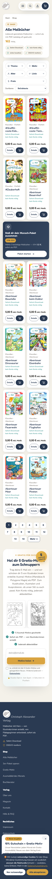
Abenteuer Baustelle (11, 297)
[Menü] (23, 6)
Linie (34, 73)
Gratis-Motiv (8, 769)
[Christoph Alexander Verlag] (6, 6)
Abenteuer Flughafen (35, 426)
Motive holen (26, 660)
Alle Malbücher (10, 757)
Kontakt (6, 807)
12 (44, 532)
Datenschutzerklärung (37, 865)
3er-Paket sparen (11, 763)
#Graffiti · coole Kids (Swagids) (11, 129)
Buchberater (8, 782)
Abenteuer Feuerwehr (11, 426)
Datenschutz (15, 673)
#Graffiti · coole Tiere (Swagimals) (36, 129)
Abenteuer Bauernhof (35, 193)
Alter (13, 73)
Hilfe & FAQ (8, 813)
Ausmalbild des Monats (14, 776)
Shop (14, 18)
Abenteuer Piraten (35, 490)
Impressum (8, 827)
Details (10, 150)
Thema (14, 66)
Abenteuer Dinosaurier (11, 361)
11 (37, 532)
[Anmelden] (37, 6)
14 (23, 539)
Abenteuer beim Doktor (36, 297)
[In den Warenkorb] (20, 150)
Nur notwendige (15, 872)
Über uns (7, 795)
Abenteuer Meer (11, 490)
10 (29, 532)
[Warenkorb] (45, 5)
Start (7, 18)
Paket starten (24, 253)
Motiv (34, 66)
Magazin (7, 801)
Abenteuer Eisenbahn (35, 361)
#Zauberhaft (12, 189)
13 (15, 539)
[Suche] (30, 6)
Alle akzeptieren (37, 872)
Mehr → (34, 539)
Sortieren (9, 88)
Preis (13, 81)
